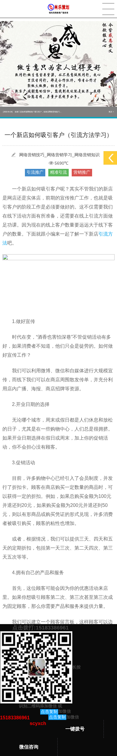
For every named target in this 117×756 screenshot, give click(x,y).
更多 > (111, 112)
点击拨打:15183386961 (40, 628)
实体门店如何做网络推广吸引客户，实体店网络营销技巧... (32, 112)
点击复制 (49, 711)
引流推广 (35, 172)
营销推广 (82, 172)
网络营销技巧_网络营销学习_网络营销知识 (59, 154)
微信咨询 (28, 746)
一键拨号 (75, 728)
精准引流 (58, 172)
